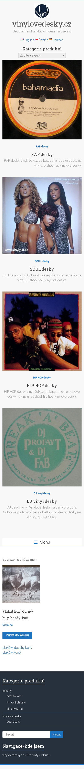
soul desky (13, 721)
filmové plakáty (16, 702)
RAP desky (42, 146)
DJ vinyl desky (42, 493)
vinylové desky (11, 716)
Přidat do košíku (17, 635)
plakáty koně (11, 652)
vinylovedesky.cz (42, 24)
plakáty (7, 648)
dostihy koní (22, 648)
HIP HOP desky (42, 377)
